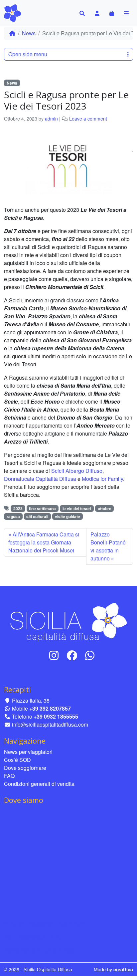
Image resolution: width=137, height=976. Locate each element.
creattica (123, 969)
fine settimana (42, 508)
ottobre (104, 508)
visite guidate (67, 516)
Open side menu (27, 54)
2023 (18, 508)
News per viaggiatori (28, 752)
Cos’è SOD (17, 760)
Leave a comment (88, 118)
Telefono (44, 716)
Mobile (41, 708)
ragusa (13, 516)
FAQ (9, 776)
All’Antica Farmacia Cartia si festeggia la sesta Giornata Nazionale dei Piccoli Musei (43, 542)
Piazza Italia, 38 (30, 700)
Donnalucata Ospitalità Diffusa (40, 479)
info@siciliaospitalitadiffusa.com (49, 724)
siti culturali (37, 516)
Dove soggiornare (25, 768)
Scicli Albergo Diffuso (76, 471)
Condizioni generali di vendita (39, 784)
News (29, 33)
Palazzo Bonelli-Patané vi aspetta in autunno (108, 546)
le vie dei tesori (77, 508)
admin (51, 118)
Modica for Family (102, 479)
